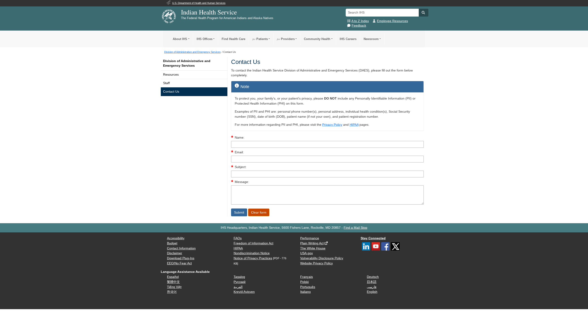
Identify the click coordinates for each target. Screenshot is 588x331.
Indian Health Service (209, 12)
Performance (309, 238)
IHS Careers (348, 39)
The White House (312, 248)
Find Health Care (233, 39)
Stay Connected (373, 238)
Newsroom (371, 39)
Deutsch (373, 277)
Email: (239, 152)
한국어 (172, 292)
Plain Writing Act (312, 243)
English (372, 292)
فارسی (371, 287)
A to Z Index (360, 21)
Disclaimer (174, 253)
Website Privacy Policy (316, 263)
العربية (238, 287)
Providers (286, 39)
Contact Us (171, 91)
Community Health (317, 39)
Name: (239, 137)
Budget (172, 243)
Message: (242, 182)
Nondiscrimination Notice (252, 253)
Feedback (359, 25)
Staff (166, 83)
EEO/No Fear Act (179, 263)
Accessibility (175, 238)
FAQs (238, 238)
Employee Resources (392, 21)
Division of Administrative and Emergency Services (186, 63)
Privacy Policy (332, 124)
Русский (240, 282)
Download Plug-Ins (180, 258)
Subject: (240, 167)
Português (307, 287)
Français (306, 277)
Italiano (305, 292)
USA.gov (306, 253)
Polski (304, 282)
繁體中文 (173, 282)
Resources (171, 74)
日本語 (371, 282)
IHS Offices (204, 39)
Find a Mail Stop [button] (355, 227)
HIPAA (354, 124)
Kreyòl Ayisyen (244, 292)
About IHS (180, 39)
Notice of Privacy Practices (253, 258)
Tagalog (239, 277)
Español (173, 277)
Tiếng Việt (174, 287)
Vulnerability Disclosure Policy (321, 258)
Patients (260, 39)
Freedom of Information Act (253, 243)
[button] (423, 12)
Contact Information (181, 248)
